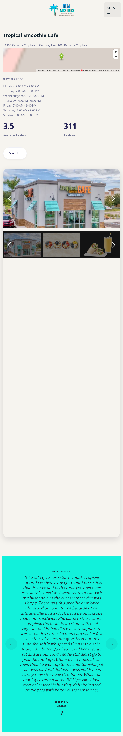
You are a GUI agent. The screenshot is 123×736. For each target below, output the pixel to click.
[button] (112, 9)
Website (14, 153)
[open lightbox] (61, 198)
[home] (61, 10)
